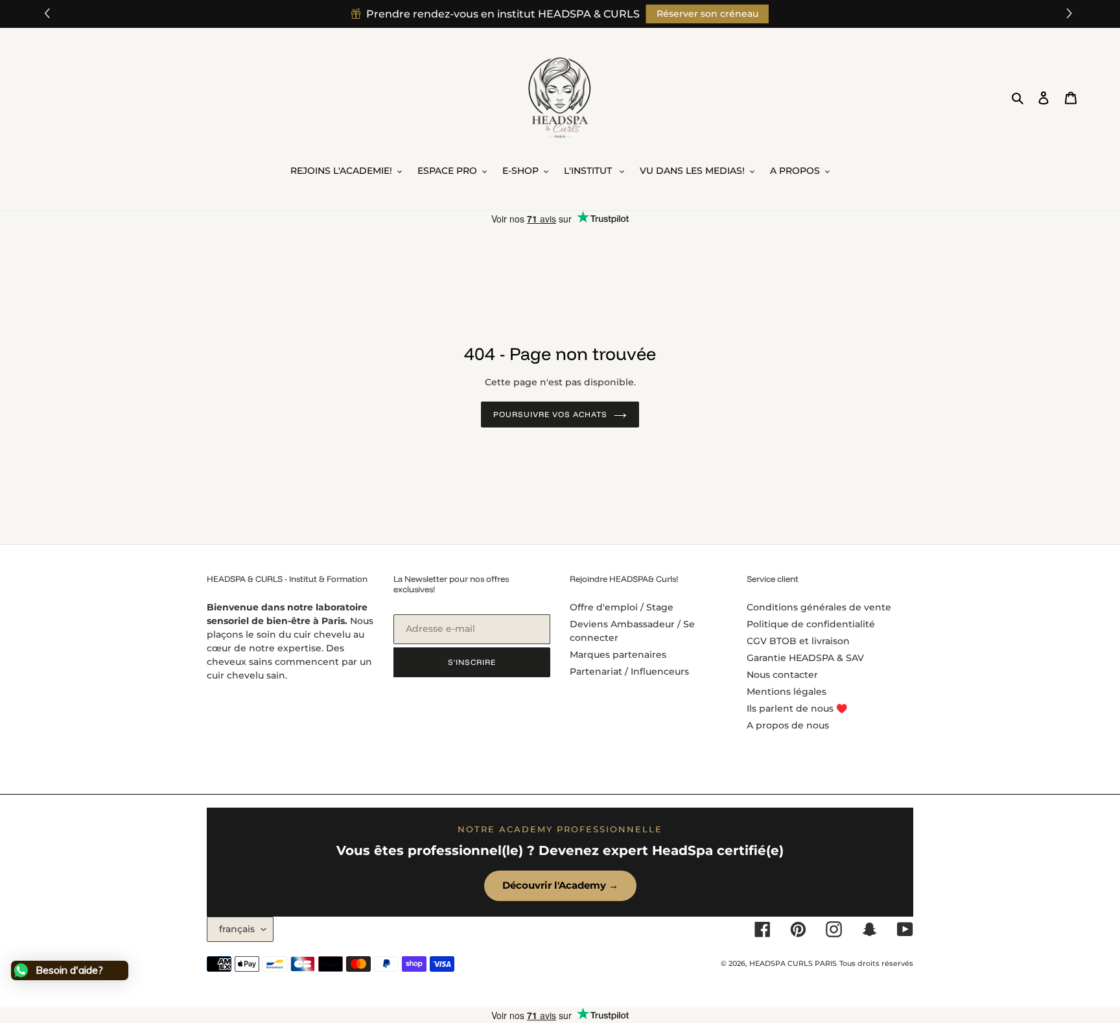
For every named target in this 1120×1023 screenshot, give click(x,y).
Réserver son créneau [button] (707, 13)
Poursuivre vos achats (550, 414)
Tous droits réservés (876, 963)
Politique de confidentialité (811, 624)
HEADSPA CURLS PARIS (793, 963)
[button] (1071, 13)
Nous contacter (782, 674)
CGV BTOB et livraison (798, 641)
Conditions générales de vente (819, 607)
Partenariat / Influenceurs (629, 671)
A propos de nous (788, 725)
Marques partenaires (618, 654)
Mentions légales (786, 691)
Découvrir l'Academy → (560, 885)
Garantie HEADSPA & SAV (805, 658)
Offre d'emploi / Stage (621, 607)
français (237, 929)
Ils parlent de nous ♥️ (797, 708)
